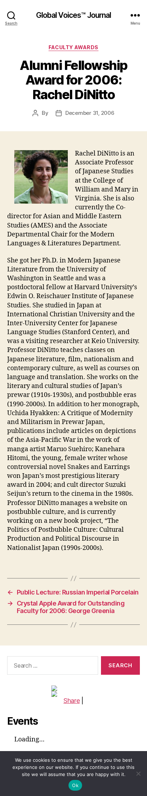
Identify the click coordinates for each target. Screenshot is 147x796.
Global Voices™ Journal (73, 15)
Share (72, 700)
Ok (75, 785)
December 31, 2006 (90, 112)
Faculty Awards (73, 47)
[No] (138, 773)
